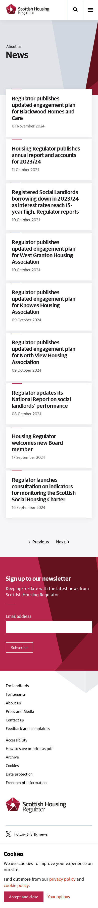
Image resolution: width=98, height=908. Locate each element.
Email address (18, 616)
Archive (12, 757)
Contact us (15, 720)
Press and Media (20, 711)
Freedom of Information (26, 782)
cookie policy (16, 885)
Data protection (19, 774)
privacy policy (62, 879)
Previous (41, 541)
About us (13, 46)
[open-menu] (90, 10)
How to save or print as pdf (29, 748)
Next (60, 541)
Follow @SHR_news (31, 834)
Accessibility (16, 740)
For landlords (17, 685)
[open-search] (75, 10)
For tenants (16, 694)
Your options (58, 896)
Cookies (12, 765)
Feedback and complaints (28, 728)
